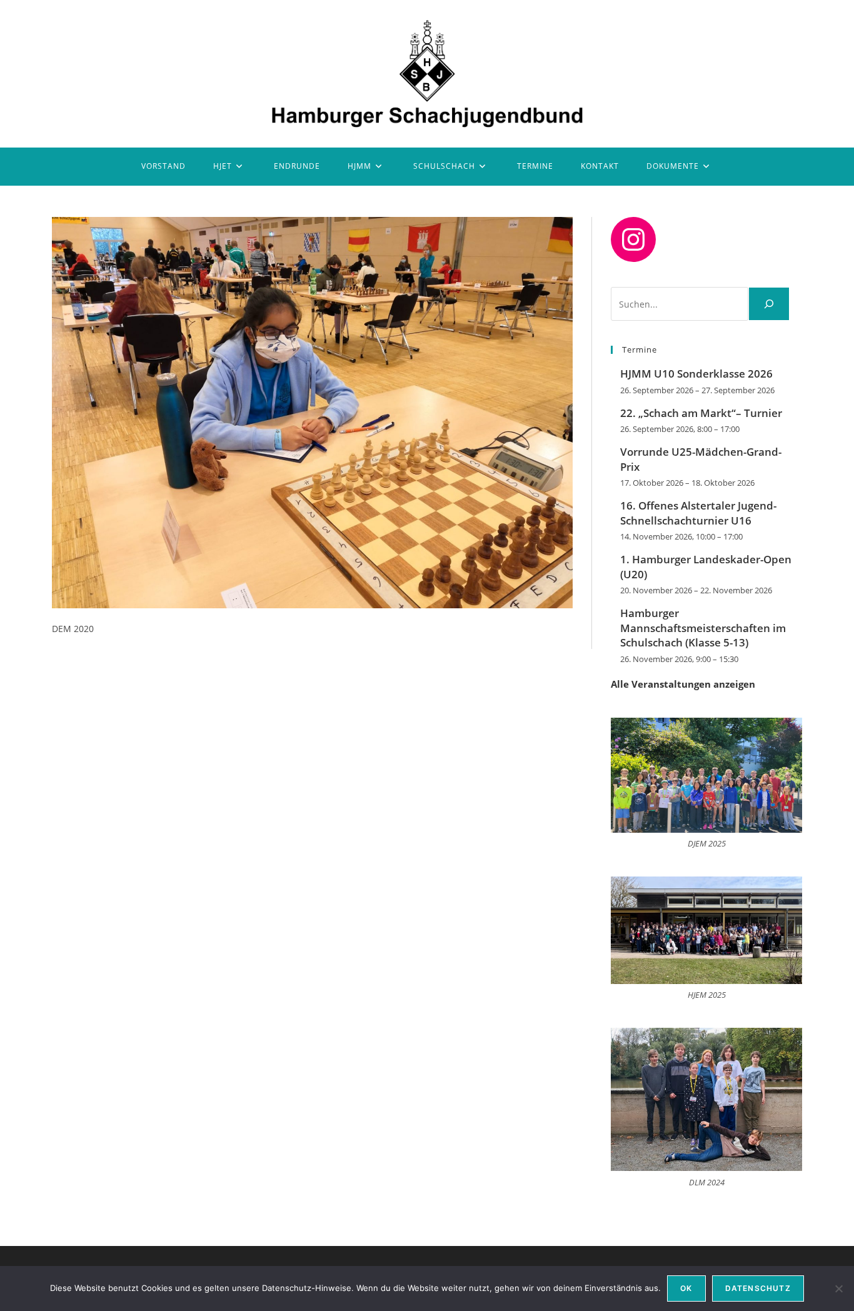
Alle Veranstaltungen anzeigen (683, 684)
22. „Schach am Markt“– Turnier (701, 413)
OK (686, 1288)
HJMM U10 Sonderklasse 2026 (696, 373)
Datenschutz (758, 1288)
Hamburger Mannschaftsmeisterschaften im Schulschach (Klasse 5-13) (703, 628)
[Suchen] (769, 304)
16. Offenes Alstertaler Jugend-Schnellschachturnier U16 (698, 513)
